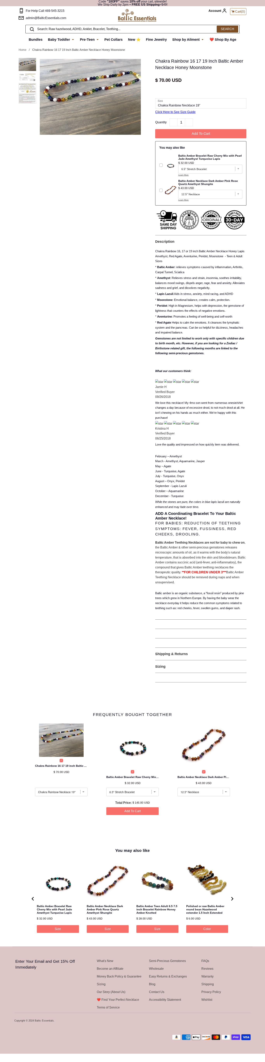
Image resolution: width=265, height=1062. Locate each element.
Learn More (183, 175)
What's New (105, 961)
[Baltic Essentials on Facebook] (238, 1021)
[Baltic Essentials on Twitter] (233, 1021)
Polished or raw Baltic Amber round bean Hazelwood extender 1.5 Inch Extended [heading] (205, 909)
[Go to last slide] (33, 899)
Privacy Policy (211, 992)
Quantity (161, 122)
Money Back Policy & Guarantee (119, 976)
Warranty (207, 976)
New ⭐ (134, 39)
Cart (240, 11)
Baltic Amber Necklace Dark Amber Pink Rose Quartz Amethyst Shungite (204, 777)
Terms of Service (108, 1007)
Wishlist (206, 999)
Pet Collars (113, 39)
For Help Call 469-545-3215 (45, 10)
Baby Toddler (59, 39)
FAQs (205, 961)
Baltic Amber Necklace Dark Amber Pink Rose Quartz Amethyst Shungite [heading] (105, 909)
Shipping (207, 984)
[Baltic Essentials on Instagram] (248, 1021)
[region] (132, 899)
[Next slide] (232, 899)
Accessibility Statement (165, 999)
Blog (152, 984)
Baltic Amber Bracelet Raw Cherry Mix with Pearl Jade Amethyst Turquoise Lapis (132, 777)
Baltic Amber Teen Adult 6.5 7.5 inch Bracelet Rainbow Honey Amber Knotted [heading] (156, 909)
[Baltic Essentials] (137, 15)
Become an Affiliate (110, 968)
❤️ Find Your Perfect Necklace (118, 999)
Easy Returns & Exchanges (168, 976)
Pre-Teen (88, 39)
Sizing (101, 984)
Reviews (207, 968)
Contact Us (156, 992)
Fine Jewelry (156, 39)
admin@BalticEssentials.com (46, 18)
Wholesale (156, 968)
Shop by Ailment (186, 39)
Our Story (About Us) (111, 992)
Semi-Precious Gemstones (167, 961)
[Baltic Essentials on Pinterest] (243, 1021)
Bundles (35, 39)
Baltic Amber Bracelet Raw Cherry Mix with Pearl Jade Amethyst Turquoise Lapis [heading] (54, 909)
